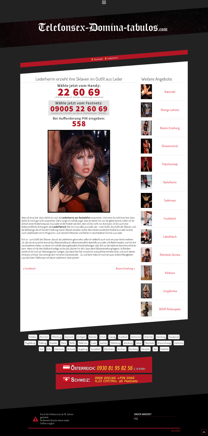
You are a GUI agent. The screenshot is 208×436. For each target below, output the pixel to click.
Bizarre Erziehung (124, 268)
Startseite (98, 59)
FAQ (136, 418)
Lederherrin (112, 58)
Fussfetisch (30, 268)
